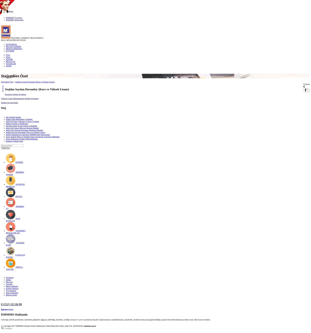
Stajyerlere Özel (7, 82)
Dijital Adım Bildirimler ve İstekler (19, 119)
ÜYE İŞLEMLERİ (21, 309)
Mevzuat (9, 282)
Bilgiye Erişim (11, 295)
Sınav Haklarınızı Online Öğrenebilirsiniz (22, 139)
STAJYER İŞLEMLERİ (38, 309)
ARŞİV (9, 66)
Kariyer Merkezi (12, 288)
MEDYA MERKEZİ (14, 49)
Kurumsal (9, 278)
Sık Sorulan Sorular (13, 117)
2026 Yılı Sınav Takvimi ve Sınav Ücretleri (22, 122)
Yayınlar (9, 284)
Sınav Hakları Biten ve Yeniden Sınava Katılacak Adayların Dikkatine (33, 137)
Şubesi (7, 309)
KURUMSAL (11, 44)
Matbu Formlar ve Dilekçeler (17, 124)
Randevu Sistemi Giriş (14, 141)
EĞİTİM (9, 59)
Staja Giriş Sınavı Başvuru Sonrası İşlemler (22, 128)
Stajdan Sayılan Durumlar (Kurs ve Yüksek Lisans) (35, 82)
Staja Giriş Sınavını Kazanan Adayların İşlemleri (24, 130)
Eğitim (8, 280)
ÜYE (8, 55)
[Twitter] (308, 91)
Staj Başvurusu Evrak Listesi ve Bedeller (21, 126)
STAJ (8, 57)
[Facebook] (305, 91)
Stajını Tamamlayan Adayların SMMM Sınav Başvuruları (28, 135)
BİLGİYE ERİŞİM (13, 47)
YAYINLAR (11, 64)
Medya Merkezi (12, 286)
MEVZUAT (10, 62)
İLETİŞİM (10, 51)
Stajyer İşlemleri (12, 293)
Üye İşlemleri (11, 291)
